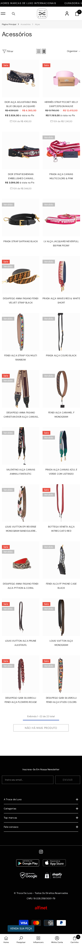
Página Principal (9, 24)
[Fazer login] (67, 13)
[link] (21, 940)
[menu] (3, 13)
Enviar (67, 779)
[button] (38, 51)
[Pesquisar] (13, 14)
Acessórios (26, 24)
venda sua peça (21, 928)
